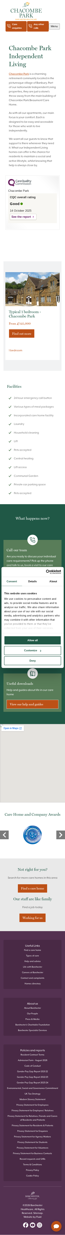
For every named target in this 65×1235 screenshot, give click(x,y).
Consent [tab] (12, 581)
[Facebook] (25, 1225)
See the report (21, 216)
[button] (54, 26)
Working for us (32, 918)
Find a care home (32, 888)
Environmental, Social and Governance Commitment (32, 1088)
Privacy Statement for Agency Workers (32, 1136)
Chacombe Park (19, 73)
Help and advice (32, 961)
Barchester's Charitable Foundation (32, 1025)
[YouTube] (32, 1225)
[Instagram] (39, 1225)
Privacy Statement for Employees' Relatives (33, 1110)
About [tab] (53, 581)
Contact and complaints (32, 978)
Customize (30, 650)
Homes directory (33, 983)
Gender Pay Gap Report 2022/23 (32, 1077)
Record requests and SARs (32, 1159)
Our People (32, 1013)
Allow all (32, 640)
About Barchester (32, 1008)
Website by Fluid (32, 1216)
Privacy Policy (32, 1170)
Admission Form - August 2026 (32, 1060)
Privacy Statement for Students (32, 1142)
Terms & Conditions (32, 1164)
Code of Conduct (32, 1066)
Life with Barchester (32, 967)
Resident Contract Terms (32, 1055)
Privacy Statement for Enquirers (32, 1131)
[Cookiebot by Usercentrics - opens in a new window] (46, 572)
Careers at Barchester (32, 972)
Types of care (32, 955)
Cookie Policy (32, 1176)
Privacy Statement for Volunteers (32, 1148)
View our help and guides (26, 704)
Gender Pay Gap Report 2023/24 (32, 1082)
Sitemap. (38, 1213)
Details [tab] (32, 581)
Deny (32, 660)
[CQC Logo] (19, 185)
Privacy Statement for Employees (32, 1105)
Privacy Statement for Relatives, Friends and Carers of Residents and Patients (32, 1118)
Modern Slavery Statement (32, 1099)
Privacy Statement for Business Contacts (32, 1153)
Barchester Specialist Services (32, 1030)
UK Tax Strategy (32, 1094)
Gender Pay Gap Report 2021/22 (32, 1071)
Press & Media (32, 1019)
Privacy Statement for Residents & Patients (32, 1125)
